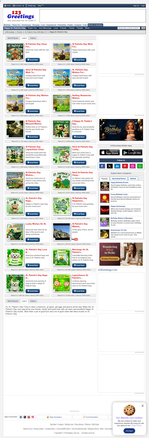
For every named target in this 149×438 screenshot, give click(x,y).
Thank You (16, 25)
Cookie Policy (50, 428)
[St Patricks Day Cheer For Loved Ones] (15, 52)
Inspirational (51, 25)
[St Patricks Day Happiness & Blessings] (61, 206)
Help (101, 428)
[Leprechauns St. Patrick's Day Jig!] (61, 283)
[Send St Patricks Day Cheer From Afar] (61, 180)
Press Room (79, 424)
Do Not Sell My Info (79, 428)
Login (143, 6)
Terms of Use (27, 428)
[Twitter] (25, 417)
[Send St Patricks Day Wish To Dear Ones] (15, 77)
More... (88, 28)
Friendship (62, 25)
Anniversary (26, 25)
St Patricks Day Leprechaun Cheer (35, 148)
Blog (39, 6)
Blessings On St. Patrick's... (80, 250)
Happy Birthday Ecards (119, 182)
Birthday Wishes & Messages (122, 218)
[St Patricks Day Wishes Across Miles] (15, 180)
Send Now (34, 60)
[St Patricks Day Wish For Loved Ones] (61, 52)
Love (43, 25)
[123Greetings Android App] (132, 152)
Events (19, 32)
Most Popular (13, 38)
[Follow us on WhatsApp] (140, 166)
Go (143, 28)
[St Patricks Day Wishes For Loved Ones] (15, 103)
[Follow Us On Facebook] (102, 166)
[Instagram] (33, 417)
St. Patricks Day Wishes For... (80, 71)
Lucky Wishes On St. (36, 224)
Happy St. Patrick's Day (14, 28)
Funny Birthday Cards (119, 194)
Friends (63, 28)
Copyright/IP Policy (64, 428)
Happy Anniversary (118, 206)
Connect (19, 6)
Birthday (7, 25)
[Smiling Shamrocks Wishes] (61, 103)
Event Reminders (92, 417)
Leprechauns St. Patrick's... (80, 276)
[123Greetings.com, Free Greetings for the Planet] (21, 15)
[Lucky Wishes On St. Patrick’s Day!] (15, 231)
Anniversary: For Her (119, 230)
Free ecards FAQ (111, 428)
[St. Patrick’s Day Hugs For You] (15, 206)
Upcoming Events (119, 178)
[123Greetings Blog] (121, 254)
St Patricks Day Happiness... (79, 199)
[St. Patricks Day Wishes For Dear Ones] (61, 77)
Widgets (88, 424)
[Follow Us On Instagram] (132, 166)
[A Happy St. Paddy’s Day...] (61, 129)
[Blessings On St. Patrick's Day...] (61, 257)
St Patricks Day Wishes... (33, 173)
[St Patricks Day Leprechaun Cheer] (15, 154)
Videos (33, 38)
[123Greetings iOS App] (109, 152)
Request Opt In (93, 428)
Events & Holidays (95, 25)
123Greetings (9, 32)
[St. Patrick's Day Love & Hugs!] (15, 257)
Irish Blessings (45, 28)
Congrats (77, 25)
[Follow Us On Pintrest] (125, 166)
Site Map (53, 424)
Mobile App (32, 6)
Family (70, 25)
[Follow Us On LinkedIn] (117, 166)
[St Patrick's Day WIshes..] (61, 231)
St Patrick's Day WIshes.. (80, 225)
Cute (85, 25)
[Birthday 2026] (121, 129)
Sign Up (136, 6)
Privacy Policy (39, 428)
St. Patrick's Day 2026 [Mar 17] (36, 32)
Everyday (36, 25)
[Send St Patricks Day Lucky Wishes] (61, 154)
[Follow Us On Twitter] (110, 166)
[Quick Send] (8, 59)
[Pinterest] (29, 417)
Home (9, 6)
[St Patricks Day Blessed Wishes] (15, 129)
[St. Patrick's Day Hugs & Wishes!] (15, 283)
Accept (129, 431)
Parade (80, 28)
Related (133, 178)
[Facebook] (21, 417)
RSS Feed (95, 424)
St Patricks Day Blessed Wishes (33, 122)
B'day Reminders (56, 417)
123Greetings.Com (107, 270)
